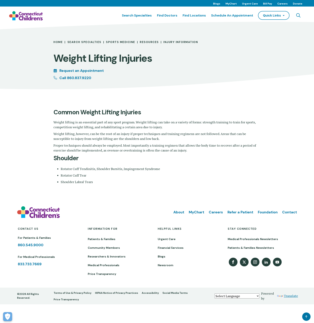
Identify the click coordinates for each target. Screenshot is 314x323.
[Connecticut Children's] (26, 16)
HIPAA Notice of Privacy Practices (116, 293)
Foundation (268, 212)
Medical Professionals (103, 265)
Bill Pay (267, 3)
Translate (291, 296)
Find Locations (194, 15)
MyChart (231, 3)
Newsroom (165, 265)
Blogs (216, 3)
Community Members (104, 248)
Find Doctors (167, 15)
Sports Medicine (120, 42)
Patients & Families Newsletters (251, 248)
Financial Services (171, 248)
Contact (289, 212)
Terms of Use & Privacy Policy (72, 293)
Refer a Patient (240, 212)
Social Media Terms (175, 293)
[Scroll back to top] (306, 316)
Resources (149, 42)
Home (58, 42)
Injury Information (180, 42)
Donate (297, 3)
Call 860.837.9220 (75, 77)
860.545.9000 (30, 245)
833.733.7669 (30, 264)
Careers (282, 3)
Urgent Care (250, 3)
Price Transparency (102, 274)
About (178, 212)
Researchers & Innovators (107, 256)
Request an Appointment (81, 70)
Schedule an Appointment (232, 15)
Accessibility (150, 293)
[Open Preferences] (7, 316)
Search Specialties (137, 15)
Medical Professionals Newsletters (253, 239)
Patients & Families (101, 239)
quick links (272, 15)
